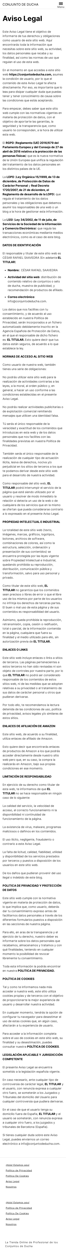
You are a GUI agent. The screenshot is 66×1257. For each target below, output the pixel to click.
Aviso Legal (12, 1181)
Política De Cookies (17, 1176)
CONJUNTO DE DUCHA (20, 4)
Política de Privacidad (19, 1170)
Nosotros (11, 1186)
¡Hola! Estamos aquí (17, 1165)
